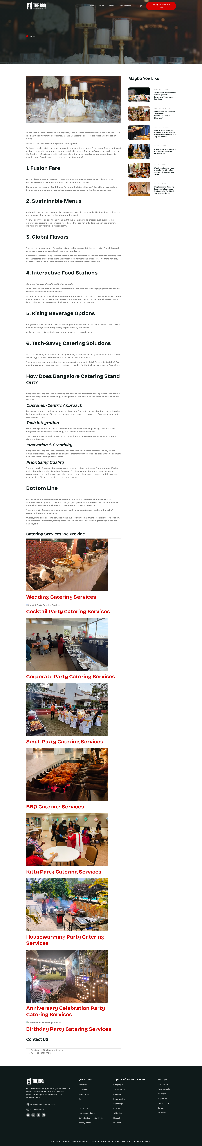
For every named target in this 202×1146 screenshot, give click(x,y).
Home (91, 6)
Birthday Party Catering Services (68, 1029)
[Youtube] (38, 1115)
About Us (101, 6)
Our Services (125, 6)
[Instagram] (33, 1115)
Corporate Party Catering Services (70, 676)
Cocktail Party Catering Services (68, 611)
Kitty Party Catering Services (63, 872)
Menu (111, 6)
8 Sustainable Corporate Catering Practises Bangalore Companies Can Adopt (165, 96)
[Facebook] (28, 1115)
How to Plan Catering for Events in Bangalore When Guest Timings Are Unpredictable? (165, 133)
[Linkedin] (44, 1115)
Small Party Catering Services (64, 741)
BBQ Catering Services (55, 807)
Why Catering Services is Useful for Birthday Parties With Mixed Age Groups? (164, 171)
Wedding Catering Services (61, 597)
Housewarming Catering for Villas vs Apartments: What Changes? (164, 115)
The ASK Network (142, 1141)
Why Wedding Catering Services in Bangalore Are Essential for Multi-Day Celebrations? (164, 190)
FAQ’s (139, 6)
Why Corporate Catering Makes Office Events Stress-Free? (165, 151)
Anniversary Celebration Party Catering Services (65, 1011)
